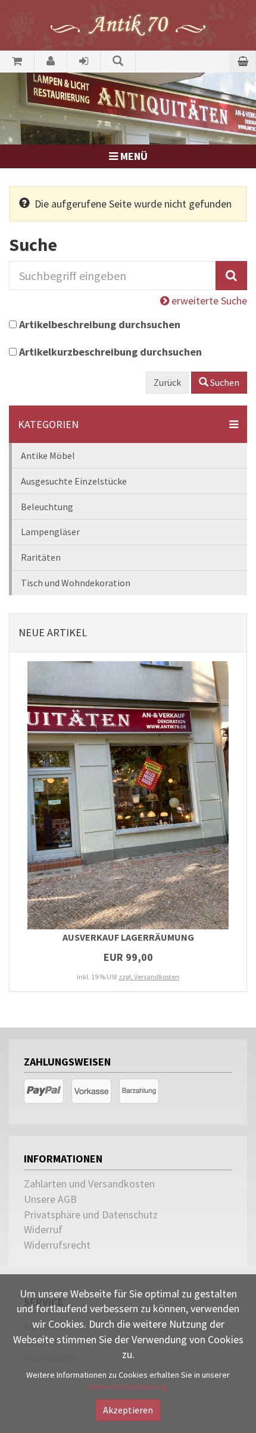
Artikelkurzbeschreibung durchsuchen (110, 352)
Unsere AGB (50, 1199)
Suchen (223, 382)
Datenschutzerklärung (128, 1386)
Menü (133, 156)
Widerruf (43, 1229)
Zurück (167, 382)
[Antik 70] (128, 24)
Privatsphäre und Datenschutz (91, 1214)
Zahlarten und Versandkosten (89, 1183)
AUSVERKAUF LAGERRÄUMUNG (128, 937)
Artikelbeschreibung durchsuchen (99, 324)
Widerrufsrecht (57, 1245)
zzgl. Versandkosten (148, 976)
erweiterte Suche (208, 300)
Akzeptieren (128, 1410)
